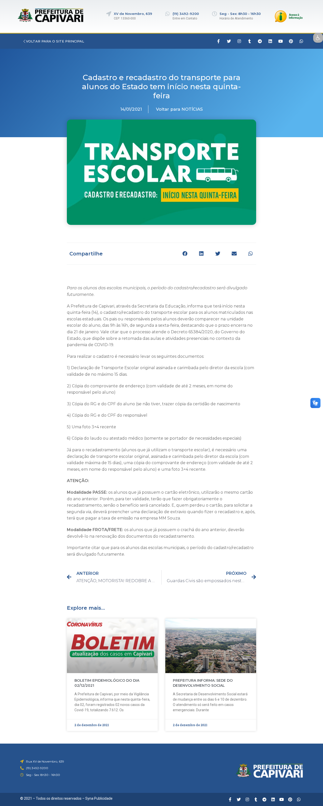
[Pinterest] (291, 41)
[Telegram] (260, 41)
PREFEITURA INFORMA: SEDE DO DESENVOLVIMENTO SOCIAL (203, 683)
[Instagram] (239, 41)
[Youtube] (281, 41)
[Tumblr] (250, 41)
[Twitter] (229, 41)
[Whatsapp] (301, 41)
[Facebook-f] (218, 41)
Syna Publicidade (99, 798)
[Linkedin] (270, 41)
